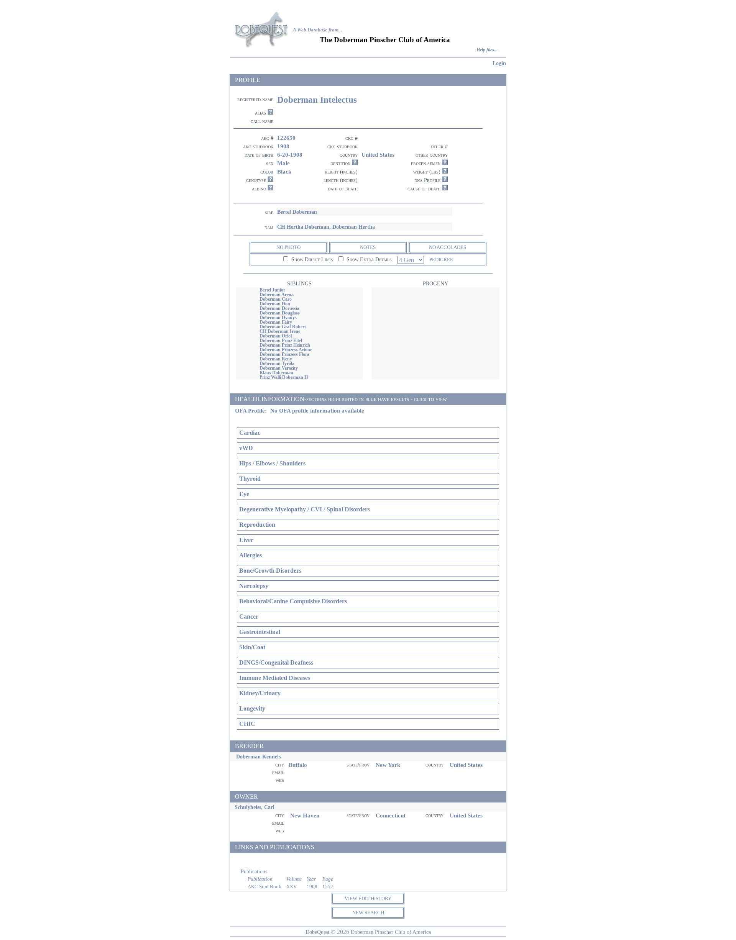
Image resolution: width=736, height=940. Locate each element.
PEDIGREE (441, 259)
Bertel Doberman (297, 212)
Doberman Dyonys (278, 317)
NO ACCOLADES (447, 247)
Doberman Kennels (258, 756)
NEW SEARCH (368, 912)
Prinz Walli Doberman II (284, 377)
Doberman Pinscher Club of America (391, 932)
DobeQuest (317, 932)
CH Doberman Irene (280, 331)
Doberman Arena (277, 294)
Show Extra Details (368, 259)
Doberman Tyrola (277, 363)
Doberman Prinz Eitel (281, 340)
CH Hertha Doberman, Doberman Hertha (326, 227)
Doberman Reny (276, 359)
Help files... (487, 49)
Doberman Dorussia (279, 308)
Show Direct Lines (311, 259)
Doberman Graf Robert (283, 326)
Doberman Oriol (276, 336)
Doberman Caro (276, 299)
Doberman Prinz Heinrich (285, 345)
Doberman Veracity (279, 368)
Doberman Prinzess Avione (286, 349)
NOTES (368, 247)
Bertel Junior (272, 290)
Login (499, 63)
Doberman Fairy (276, 322)
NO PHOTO (288, 247)
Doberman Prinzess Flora (284, 354)
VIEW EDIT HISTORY (368, 898)
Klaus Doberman (276, 372)
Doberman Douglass (280, 313)
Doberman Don (275, 303)
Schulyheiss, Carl (254, 807)
